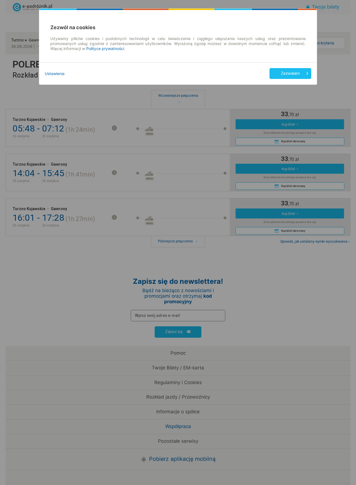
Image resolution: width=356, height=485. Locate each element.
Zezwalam (290, 73)
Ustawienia (55, 73)
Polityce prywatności (105, 48)
